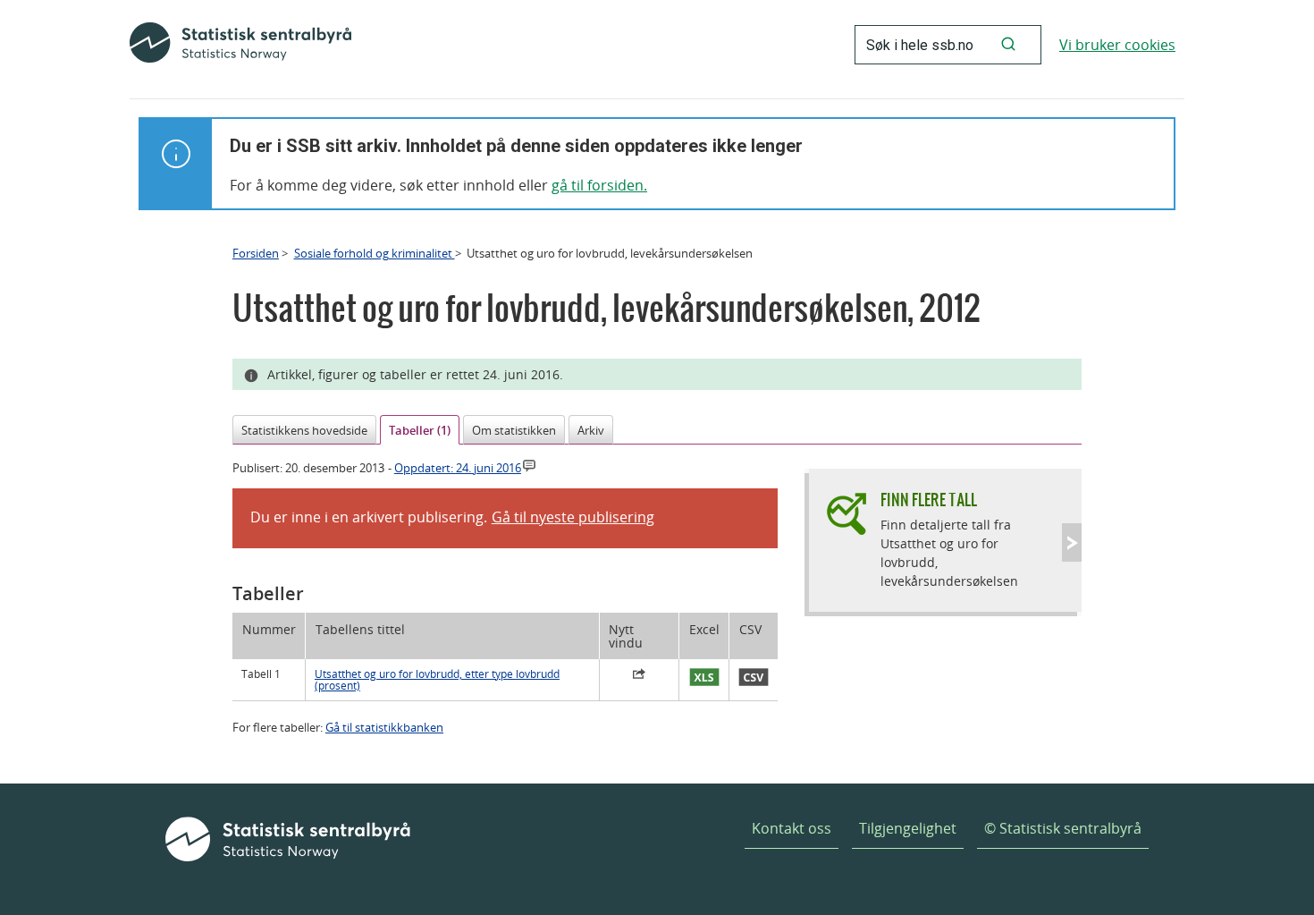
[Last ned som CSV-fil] (753, 678)
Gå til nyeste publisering (573, 517)
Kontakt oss (791, 828)
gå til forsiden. (599, 185)
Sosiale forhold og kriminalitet (374, 253)
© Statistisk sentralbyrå (1062, 828)
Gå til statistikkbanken (384, 727)
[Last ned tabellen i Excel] (704, 678)
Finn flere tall (928, 499)
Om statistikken (514, 430)
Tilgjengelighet (907, 828)
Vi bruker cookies (1117, 45)
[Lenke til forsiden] (240, 44)
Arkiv (590, 430)
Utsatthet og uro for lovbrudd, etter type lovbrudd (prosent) (437, 679)
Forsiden (255, 253)
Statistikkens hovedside (304, 430)
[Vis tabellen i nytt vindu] (639, 676)
